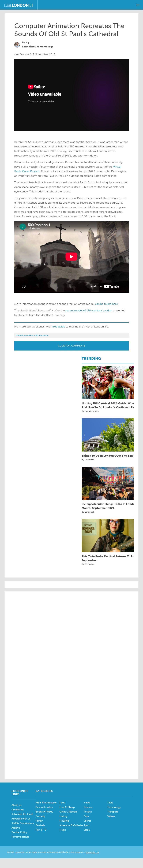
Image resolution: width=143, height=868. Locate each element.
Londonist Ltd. (92, 852)
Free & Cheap (67, 807)
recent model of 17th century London (88, 310)
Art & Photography (46, 802)
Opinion (88, 807)
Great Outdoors (68, 811)
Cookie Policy (19, 832)
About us (16, 805)
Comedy (40, 816)
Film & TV (41, 829)
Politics (88, 811)
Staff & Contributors (23, 823)
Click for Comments (71, 345)
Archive (16, 827)
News (87, 802)
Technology (114, 807)
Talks (110, 802)
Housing (64, 820)
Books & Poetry (44, 811)
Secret (87, 820)
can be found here (106, 304)
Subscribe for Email (22, 814)
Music (62, 829)
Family (39, 820)
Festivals (40, 825)
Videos (111, 816)
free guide (58, 326)
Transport (112, 811)
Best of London (44, 807)
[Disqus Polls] (71, 638)
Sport (87, 825)
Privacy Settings (20, 836)
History (63, 816)
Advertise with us (21, 818)
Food (62, 802)
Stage (87, 829)
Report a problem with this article (32, 335)
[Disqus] (71, 728)
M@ (27, 42)
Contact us (18, 809)
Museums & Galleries (71, 825)
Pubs (86, 816)
